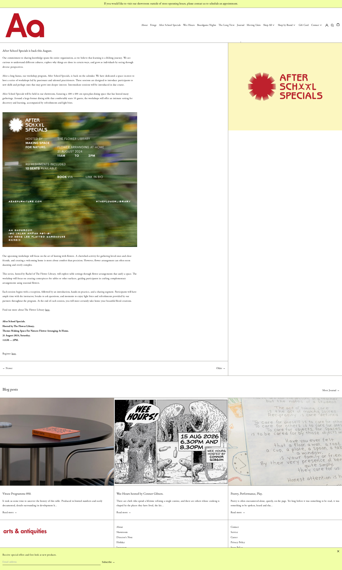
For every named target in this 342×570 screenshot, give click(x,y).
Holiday (120, 542)
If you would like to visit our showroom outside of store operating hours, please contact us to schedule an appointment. (171, 4)
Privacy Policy (238, 542)
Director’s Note (124, 537)
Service (234, 532)
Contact (235, 527)
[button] (338, 25)
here (47, 309)
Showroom (122, 532)
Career (234, 537)
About (119, 527)
